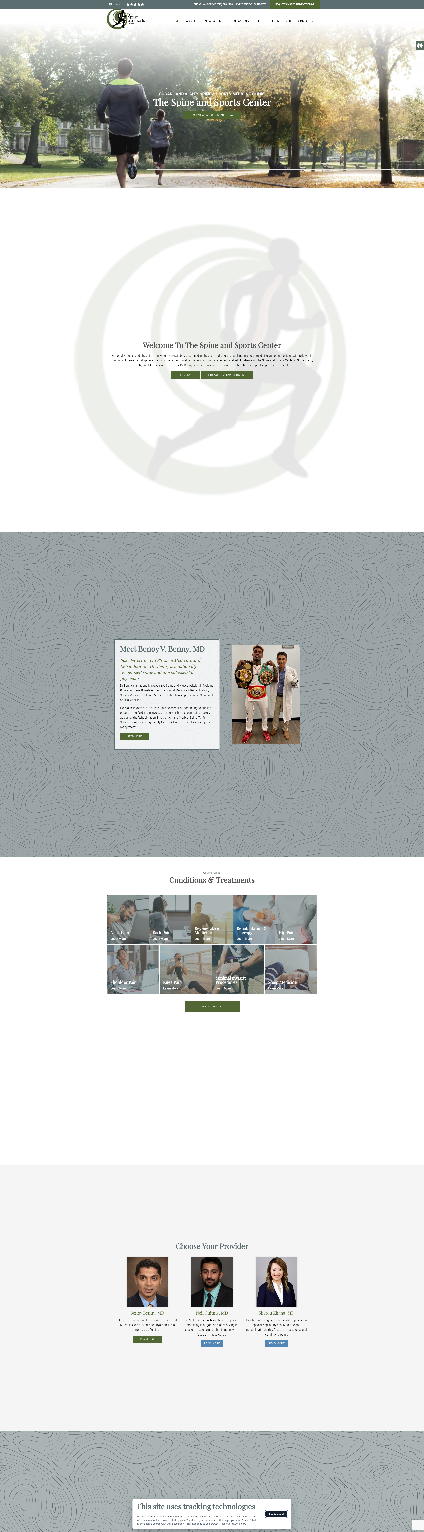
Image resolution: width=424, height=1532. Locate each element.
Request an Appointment (228, 374)
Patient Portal (281, 21)
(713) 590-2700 (225, 4)
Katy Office (243, 4)
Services (240, 21)
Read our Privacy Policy (232, 1523)
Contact (304, 21)
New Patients (214, 21)
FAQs (259, 21)
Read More (186, 374)
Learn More (118, 938)
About (190, 21)
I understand (276, 1514)
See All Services (212, 1006)
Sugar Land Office (205, 4)
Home (175, 21)
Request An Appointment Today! (294, 4)
